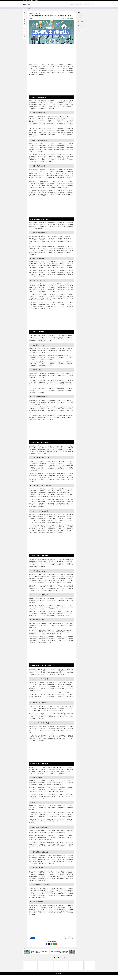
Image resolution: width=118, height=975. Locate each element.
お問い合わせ (80, 27)
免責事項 (79, 31)
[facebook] (24, 16)
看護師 (79, 19)
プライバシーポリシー (82, 29)
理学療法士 (31, 13)
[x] (24, 18)
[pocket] (24, 23)
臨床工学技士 (80, 21)
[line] (24, 21)
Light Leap (26, 4)
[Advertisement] (51, 54)
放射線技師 (80, 15)
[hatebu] (24, 19)
